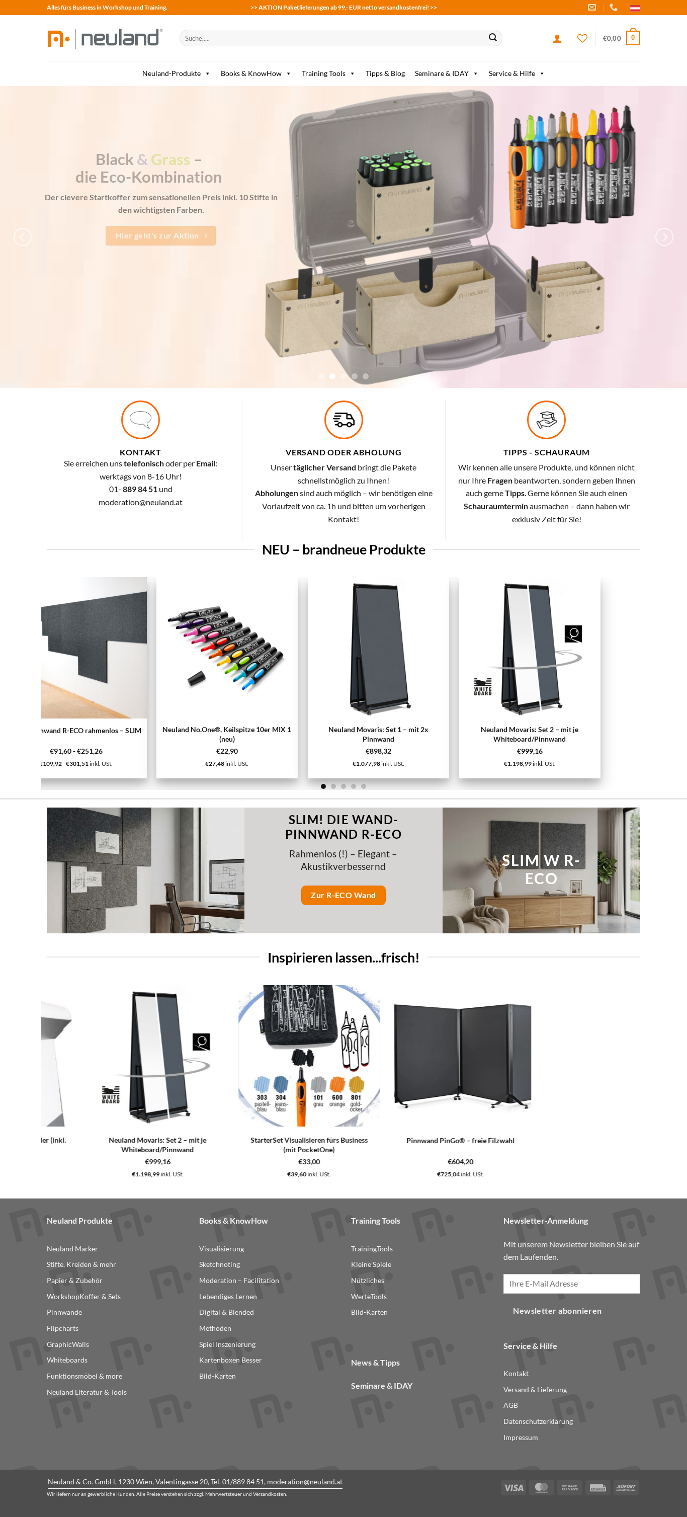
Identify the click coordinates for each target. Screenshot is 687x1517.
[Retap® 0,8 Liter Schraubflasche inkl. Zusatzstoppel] (421, 1056)
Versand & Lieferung (535, 1389)
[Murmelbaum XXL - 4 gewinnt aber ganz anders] (168, 648)
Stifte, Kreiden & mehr (81, 1264)
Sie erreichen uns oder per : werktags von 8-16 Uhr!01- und (140, 476)
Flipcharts (62, 1328)
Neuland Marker (72, 1248)
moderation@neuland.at (141, 502)
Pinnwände (64, 1312)
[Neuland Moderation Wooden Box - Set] (274, 1056)
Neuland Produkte (80, 1220)
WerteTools (369, 1296)
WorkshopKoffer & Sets (84, 1296)
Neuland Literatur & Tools (87, 1392)
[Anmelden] (557, 38)
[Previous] (23, 237)
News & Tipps (375, 1362)
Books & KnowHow (251, 73)
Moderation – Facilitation (239, 1280)
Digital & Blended (226, 1312)
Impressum (520, 1437)
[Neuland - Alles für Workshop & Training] (105, 38)
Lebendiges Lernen (228, 1296)
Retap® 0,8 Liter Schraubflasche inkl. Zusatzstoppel (421, 1145)
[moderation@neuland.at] (593, 7)
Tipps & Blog (385, 73)
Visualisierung (221, 1248)
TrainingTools (372, 1248)
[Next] (664, 237)
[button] (621, 38)
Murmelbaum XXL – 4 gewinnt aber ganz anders (168, 736)
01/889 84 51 (243, 1481)
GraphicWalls (68, 1344)
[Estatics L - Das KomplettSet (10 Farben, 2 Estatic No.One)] (470, 647)
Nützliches (367, 1280)
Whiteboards (67, 1359)
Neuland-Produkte (171, 73)
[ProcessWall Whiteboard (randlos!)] (150, 1056)
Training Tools (324, 73)
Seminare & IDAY (442, 73)
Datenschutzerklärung (538, 1421)
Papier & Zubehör (75, 1280)
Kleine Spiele (371, 1264)
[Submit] (492, 38)
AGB (510, 1405)
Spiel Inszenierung (227, 1344)
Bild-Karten (217, 1376)
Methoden (215, 1328)
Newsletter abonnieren (557, 1310)
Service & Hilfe (512, 73)
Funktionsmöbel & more (84, 1376)
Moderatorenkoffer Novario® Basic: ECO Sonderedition (573, 1145)
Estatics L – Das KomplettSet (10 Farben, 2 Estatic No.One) (470, 734)
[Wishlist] (582, 38)
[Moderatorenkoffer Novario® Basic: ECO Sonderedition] (572, 1056)
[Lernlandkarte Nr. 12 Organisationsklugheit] (319, 647)
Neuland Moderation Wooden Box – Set (273, 1140)
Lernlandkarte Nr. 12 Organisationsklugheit (319, 734)
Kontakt (516, 1373)
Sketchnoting (219, 1264)
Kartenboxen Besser (230, 1359)
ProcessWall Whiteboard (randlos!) (150, 1140)
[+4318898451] (615, 7)
